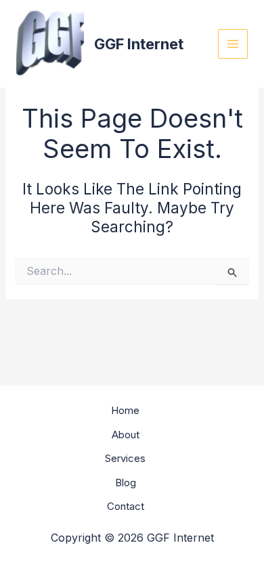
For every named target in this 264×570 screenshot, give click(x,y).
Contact (125, 506)
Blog (125, 482)
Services (125, 458)
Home (125, 410)
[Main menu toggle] (233, 44)
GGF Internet (138, 44)
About (125, 434)
